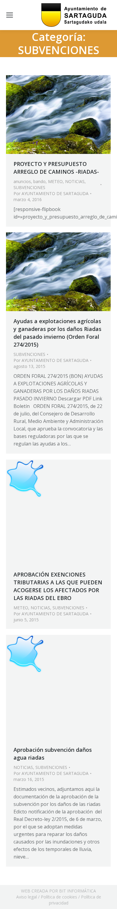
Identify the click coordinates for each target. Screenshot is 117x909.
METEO (55, 181)
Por (51, 193)
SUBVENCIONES (29, 187)
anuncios (22, 181)
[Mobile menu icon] (9, 15)
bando (39, 181)
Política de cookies (59, 897)
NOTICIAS (75, 181)
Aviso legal (26, 897)
